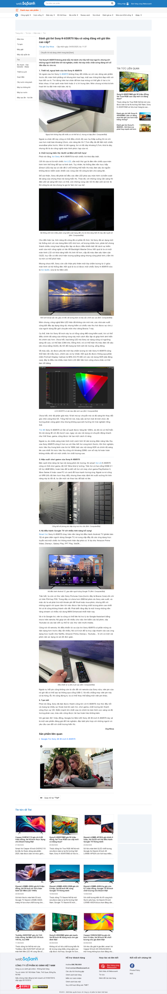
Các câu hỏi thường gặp (75, 971)
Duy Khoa (109, 729)
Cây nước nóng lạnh (24, 82)
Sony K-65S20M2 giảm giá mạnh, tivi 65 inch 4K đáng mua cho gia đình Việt (63, 937)
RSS (131, 974)
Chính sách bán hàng (73, 975)
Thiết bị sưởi (22, 72)
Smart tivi (43, 534)
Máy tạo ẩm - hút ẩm (24, 97)
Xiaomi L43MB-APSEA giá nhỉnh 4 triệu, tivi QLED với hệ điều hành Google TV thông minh (98, 839)
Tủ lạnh (20, 44)
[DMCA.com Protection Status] (40, 986)
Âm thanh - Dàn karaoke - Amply (23, 66)
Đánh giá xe (107, 15)
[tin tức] (16, 15)
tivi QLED (45, 270)
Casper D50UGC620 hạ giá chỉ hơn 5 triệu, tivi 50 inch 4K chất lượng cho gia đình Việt (97, 937)
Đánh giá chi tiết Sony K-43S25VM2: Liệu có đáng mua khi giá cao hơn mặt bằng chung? (127, 116)
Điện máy (49, 15)
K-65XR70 (64, 74)
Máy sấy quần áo (23, 55)
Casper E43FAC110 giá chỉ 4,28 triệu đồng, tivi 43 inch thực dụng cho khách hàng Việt (30, 839)
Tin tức (28, 33)
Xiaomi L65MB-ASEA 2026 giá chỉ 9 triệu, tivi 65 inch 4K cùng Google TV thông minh (64, 888)
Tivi (44, 33)
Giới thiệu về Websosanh (108, 971)
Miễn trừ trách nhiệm (73, 978)
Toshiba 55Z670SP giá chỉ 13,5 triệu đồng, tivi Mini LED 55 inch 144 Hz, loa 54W (29, 937)
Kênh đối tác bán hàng (107, 978)
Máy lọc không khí (23, 87)
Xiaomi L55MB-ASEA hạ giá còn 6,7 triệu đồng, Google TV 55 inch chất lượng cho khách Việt (98, 888)
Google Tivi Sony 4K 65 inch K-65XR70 (58, 739)
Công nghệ (25, 15)
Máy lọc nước (22, 92)
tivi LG (98, 463)
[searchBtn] (112, 3)
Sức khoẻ (96, 15)
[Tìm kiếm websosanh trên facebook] (132, 965)
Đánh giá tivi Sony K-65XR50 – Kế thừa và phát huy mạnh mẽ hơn (126, 127)
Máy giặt (20, 49)
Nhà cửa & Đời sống (123, 15)
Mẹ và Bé (72, 15)
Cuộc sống (37, 15)
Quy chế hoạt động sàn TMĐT (77, 985)
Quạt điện (20, 77)
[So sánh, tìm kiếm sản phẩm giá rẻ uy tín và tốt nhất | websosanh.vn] (25, 3)
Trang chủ (19, 33)
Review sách (85, 15)
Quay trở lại (51, 798)
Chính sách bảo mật (73, 982)
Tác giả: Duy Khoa (46, 47)
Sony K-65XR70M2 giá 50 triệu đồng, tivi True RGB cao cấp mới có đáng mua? (133, 96)
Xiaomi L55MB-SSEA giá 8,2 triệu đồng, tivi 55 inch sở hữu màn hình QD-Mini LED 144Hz (29, 888)
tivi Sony (56, 156)
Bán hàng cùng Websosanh (141, 4)
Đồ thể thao (61, 15)
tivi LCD (67, 161)
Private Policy (135, 970)
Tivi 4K (42, 430)
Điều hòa (20, 39)
